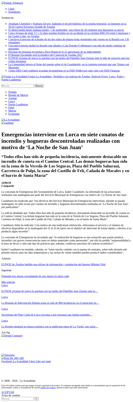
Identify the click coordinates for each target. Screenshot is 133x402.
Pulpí (11, 107)
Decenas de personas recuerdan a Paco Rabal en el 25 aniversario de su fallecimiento (54, 51)
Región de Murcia (18, 95)
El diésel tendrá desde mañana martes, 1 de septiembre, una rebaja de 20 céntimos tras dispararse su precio (66, 29)
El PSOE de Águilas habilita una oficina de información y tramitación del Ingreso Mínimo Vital (53, 264)
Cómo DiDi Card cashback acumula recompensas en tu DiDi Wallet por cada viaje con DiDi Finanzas (64, 70)
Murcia (12, 110)
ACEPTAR (7, 392)
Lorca (11, 101)
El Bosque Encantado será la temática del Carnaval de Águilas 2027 (45, 54)
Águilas (12, 98)
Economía (13, 113)
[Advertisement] (64, 345)
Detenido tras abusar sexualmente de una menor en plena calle (35, 276)
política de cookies (48, 387)
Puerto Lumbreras (18, 104)
